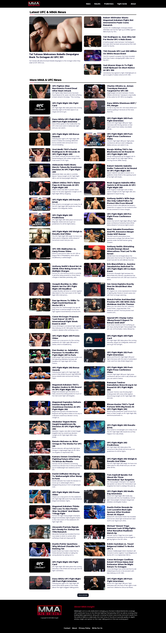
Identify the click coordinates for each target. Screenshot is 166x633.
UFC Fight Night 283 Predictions (62, 216)
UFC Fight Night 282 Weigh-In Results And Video (122, 460)
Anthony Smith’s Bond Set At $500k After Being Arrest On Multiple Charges (67, 268)
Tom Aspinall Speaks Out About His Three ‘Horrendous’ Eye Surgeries (120, 477)
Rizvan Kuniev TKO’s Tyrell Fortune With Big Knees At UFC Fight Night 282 (120, 406)
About (133, 4)
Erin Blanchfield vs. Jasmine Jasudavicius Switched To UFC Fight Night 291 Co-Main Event (121, 267)
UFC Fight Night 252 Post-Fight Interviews (120, 353)
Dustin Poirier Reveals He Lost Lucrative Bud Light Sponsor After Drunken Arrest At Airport (119, 511)
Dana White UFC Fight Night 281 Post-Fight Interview (66, 580)
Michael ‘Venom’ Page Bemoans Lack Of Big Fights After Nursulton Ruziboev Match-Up (121, 529)
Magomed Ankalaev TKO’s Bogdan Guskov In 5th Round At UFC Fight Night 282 (66, 387)
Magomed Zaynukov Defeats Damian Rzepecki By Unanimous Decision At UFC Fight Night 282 (66, 405)
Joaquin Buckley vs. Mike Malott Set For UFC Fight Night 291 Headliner (64, 286)
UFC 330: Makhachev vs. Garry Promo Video (64, 250)
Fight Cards (122, 4)
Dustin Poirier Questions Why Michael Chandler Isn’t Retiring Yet (66, 546)
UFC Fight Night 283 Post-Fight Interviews (120, 119)
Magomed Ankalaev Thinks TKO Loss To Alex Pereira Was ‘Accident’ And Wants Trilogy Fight (65, 510)
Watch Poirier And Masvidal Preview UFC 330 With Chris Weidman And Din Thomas (121, 301)
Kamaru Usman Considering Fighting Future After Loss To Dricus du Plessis (66, 459)
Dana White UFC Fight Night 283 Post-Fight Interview (66, 120)
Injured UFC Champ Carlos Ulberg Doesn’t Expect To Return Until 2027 (120, 320)
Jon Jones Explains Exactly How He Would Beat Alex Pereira (120, 286)
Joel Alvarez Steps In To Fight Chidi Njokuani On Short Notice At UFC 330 (119, 67)
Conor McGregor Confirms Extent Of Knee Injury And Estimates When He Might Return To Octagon (120, 563)
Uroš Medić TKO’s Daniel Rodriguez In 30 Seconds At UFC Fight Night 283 (66, 151)
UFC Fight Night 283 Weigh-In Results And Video (67, 232)
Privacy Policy (84, 628)
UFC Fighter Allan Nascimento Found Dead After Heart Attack (64, 88)
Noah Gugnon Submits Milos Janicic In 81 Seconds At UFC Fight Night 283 (121, 185)
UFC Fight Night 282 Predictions (117, 443)
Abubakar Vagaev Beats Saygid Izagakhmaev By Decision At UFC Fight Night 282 (66, 425)
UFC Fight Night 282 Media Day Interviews (120, 492)
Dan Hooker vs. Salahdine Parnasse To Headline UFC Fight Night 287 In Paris (65, 352)
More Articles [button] (83, 595)
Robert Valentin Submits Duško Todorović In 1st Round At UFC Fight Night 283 (122, 168)
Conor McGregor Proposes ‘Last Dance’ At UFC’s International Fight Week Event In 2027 (65, 320)
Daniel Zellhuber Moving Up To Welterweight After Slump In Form (67, 476)
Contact (67, 628)
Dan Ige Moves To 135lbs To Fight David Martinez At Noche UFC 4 (65, 302)
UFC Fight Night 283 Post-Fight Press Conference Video (120, 136)
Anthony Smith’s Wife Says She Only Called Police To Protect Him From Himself (120, 200)
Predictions (109, 4)
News (88, 4)
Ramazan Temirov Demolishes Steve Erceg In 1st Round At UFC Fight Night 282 (122, 386)
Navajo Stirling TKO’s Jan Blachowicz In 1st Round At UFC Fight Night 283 (120, 151)
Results (97, 4)
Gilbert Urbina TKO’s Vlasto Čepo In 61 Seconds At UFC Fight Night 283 (66, 185)
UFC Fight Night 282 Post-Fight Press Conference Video (120, 369)
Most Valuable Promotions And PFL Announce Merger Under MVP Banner (120, 231)
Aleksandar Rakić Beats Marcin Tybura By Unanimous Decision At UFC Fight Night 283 (67, 168)
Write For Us (97, 628)
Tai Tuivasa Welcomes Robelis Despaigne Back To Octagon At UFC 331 (54, 56)
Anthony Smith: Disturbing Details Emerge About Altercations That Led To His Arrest (121, 250)
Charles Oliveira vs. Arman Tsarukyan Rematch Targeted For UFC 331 (120, 88)
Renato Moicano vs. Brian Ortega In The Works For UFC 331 (67, 443)
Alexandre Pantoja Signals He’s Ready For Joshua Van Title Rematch (65, 529)
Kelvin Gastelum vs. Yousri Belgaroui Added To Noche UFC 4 (120, 546)
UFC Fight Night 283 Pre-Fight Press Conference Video (119, 216)
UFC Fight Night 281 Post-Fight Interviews (120, 580)
